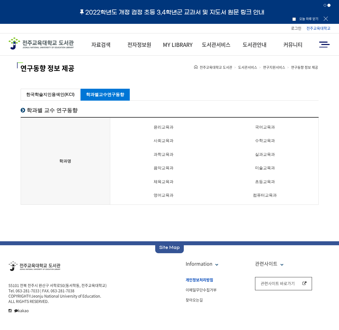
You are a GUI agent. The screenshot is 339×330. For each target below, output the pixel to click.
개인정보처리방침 (199, 279)
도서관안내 (254, 44)
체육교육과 (163, 181)
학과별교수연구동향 (105, 94)
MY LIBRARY (178, 44)
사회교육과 (163, 140)
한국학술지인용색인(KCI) (50, 94)
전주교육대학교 (318, 28)
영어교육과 (163, 195)
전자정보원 (139, 44)
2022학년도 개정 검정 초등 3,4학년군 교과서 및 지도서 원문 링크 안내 (174, 12)
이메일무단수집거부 (201, 289)
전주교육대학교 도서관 (216, 67)
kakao (23, 310)
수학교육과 (265, 140)
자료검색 (100, 44)
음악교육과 (163, 168)
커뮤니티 (292, 44)
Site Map (169, 247)
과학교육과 (163, 154)
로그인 (296, 28)
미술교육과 (265, 168)
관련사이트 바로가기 (278, 283)
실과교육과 (265, 154)
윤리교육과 (163, 127)
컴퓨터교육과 (265, 195)
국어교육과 (265, 127)
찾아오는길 (194, 299)
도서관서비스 (216, 44)
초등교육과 (265, 181)
